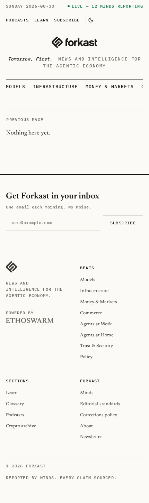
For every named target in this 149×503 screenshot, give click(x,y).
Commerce (91, 313)
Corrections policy (98, 415)
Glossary (15, 404)
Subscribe (67, 19)
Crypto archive (21, 426)
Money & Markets (110, 87)
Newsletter (91, 437)
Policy (86, 357)
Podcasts (17, 19)
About (86, 426)
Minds (87, 393)
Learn (41, 19)
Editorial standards (100, 404)
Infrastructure (55, 87)
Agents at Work (96, 324)
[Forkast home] (74, 42)
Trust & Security (96, 346)
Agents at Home (96, 335)
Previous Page (24, 119)
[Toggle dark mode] (91, 20)
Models (15, 87)
